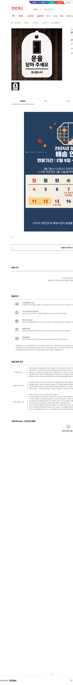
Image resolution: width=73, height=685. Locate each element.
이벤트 (62, 16)
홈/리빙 (26, 23)
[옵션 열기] (52, 674)
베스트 (48, 16)
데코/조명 (35, 23)
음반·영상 (31, 16)
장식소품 (44, 23)
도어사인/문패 (55, 23)
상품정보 (23, 101)
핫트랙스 (35, 9)
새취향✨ (22, 16)
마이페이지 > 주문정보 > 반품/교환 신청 (40, 372)
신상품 (55, 16)
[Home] (12, 22)
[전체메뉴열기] (13, 16)
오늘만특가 (40, 16)
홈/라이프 (17, 23)
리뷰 (45, 101)
